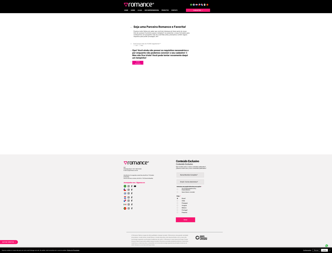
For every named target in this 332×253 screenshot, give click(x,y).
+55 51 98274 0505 (136, 169)
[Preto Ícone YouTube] (135, 186)
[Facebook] (131, 186)
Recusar (316, 250)
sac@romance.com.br (132, 170)
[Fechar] (330, 250)
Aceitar (324, 250)
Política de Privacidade (73, 250)
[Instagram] (128, 186)
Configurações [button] (307, 250)
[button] (165, 10)
